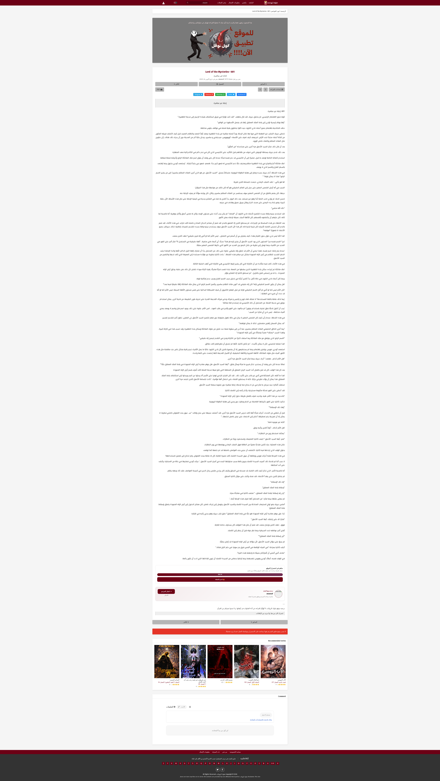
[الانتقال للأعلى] (265, 89)
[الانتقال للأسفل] (260, 89)
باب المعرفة (216, 752)
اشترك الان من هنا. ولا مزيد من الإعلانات (269, 613)
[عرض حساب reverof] (278, 594)
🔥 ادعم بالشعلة (220, 579)
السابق (262, 84)
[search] (187, 2)
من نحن (224, 752)
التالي (177, 84)
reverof (270, 594)
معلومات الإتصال (204, 752)
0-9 (272, 763)
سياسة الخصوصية (235, 752)
